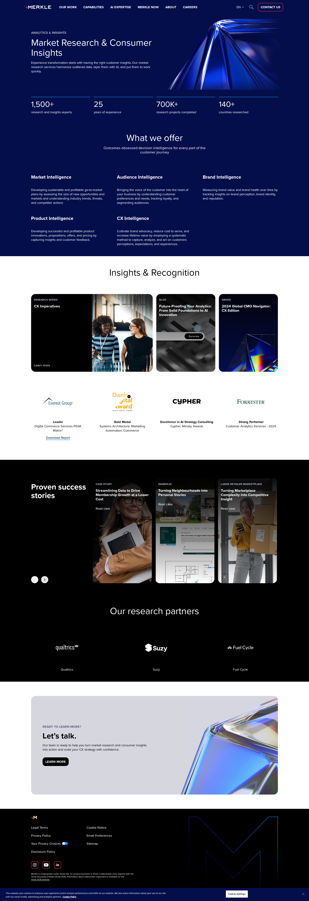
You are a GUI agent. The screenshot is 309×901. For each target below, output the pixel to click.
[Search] (251, 7)
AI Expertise (120, 7)
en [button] (239, 7)
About (170, 7)
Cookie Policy (69, 896)
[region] (154, 894)
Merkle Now (148, 7)
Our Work (68, 7)
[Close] (303, 894)
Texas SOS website (40, 879)
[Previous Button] (34, 579)
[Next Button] (44, 579)
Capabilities (93, 7)
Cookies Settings (237, 894)
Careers (190, 7)
